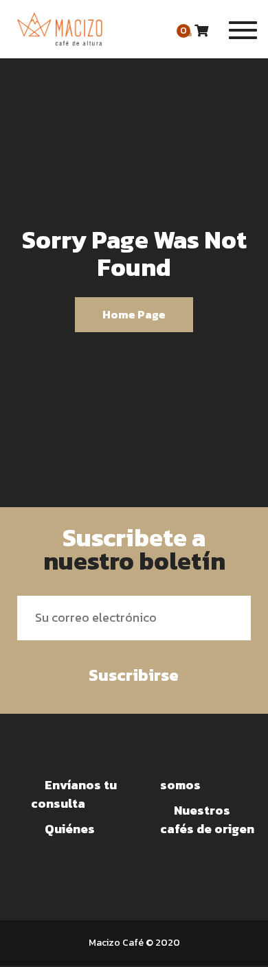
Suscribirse (134, 675)
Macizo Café (116, 942)
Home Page (134, 314)
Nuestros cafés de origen (207, 819)
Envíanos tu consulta (74, 794)
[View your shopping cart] (201, 30)
